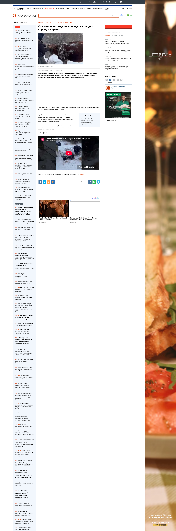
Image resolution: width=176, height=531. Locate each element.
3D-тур (89, 8)
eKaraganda (59, 70)
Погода (68, 8)
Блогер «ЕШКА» (38, 8)
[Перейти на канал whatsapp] (116, 2)
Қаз (120, 8)
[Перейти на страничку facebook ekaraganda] (106, 2)
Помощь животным (78, 8)
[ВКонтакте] (40, 182)
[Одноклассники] (48, 182)
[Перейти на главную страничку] (14, 2)
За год (121, 35)
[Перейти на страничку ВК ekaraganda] (103, 2)
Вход (130, 8)
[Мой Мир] (53, 182)
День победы (49, 8)
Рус (123, 8)
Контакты (34, 2)
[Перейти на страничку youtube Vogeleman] (109, 2)
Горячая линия (20, 2)
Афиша (28, 8)
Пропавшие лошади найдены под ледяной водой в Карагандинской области (89, 121)
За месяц (114, 35)
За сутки (107, 35)
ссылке (82, 174)
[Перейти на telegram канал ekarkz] (112, 2)
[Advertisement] (69, 92)
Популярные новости (113, 32)
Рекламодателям (45, 2)
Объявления (60, 8)
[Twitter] (44, 182)
